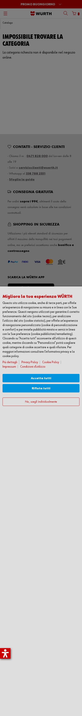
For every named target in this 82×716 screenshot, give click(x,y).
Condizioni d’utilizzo (32, 366)
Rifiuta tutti (41, 388)
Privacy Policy (29, 362)
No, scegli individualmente (41, 401)
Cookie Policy (50, 362)
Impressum (9, 366)
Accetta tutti (41, 378)
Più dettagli (10, 362)
